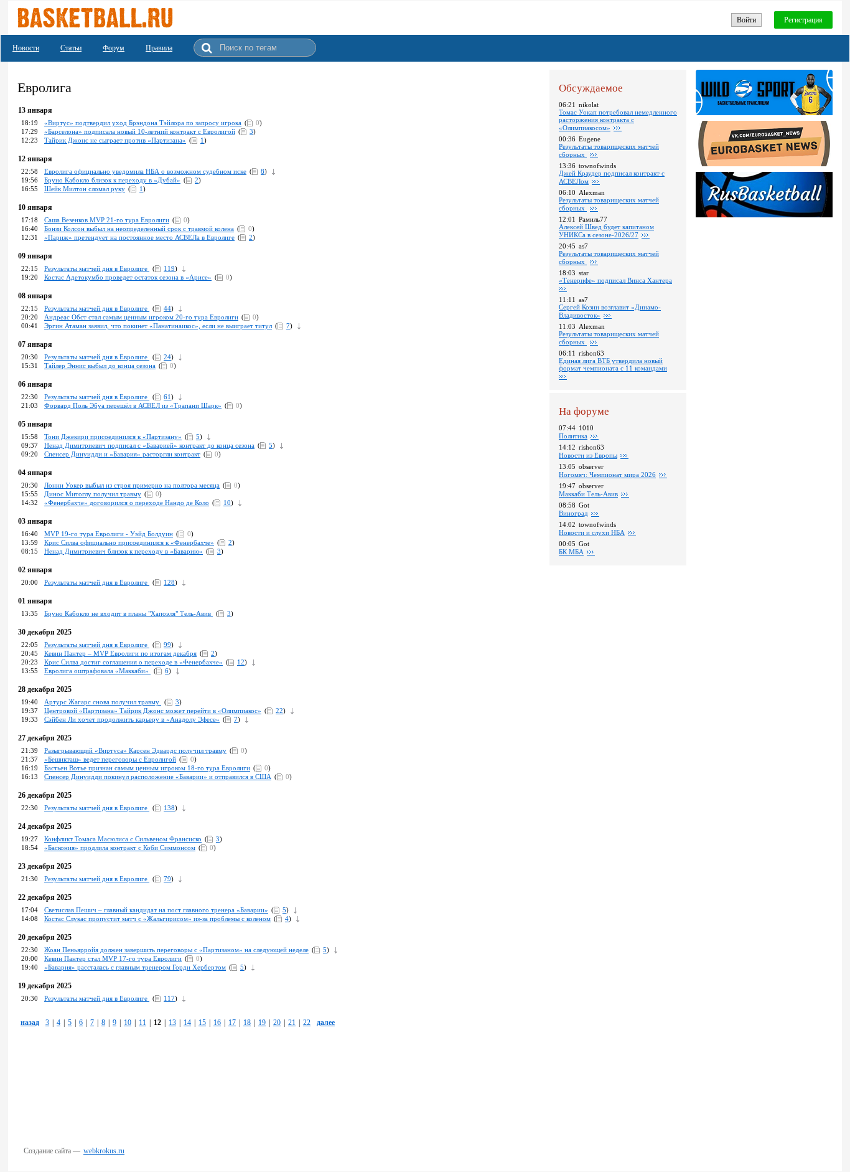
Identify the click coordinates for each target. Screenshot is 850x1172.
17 (232, 1022)
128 (169, 582)
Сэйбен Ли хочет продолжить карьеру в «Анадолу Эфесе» (132, 719)
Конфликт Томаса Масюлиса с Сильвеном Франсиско (123, 839)
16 (217, 1022)
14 (187, 1022)
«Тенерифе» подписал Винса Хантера (615, 280)
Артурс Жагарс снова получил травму (102, 702)
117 (169, 998)
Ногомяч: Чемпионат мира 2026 (607, 474)
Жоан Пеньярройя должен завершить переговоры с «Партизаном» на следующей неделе (176, 949)
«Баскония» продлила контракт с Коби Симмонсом (119, 847)
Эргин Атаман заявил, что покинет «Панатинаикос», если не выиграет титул (158, 325)
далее (326, 1022)
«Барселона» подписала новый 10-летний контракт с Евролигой (139, 131)
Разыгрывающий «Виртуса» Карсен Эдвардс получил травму (135, 750)
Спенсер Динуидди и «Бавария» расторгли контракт (122, 454)
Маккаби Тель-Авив (588, 494)
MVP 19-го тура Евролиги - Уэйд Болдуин (108, 533)
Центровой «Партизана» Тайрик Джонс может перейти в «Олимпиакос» (152, 710)
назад (30, 1022)
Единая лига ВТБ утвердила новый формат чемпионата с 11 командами (613, 364)
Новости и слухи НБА (592, 532)
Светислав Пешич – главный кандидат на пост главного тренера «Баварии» (156, 910)
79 (167, 878)
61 (167, 396)
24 (167, 357)
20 (277, 1022)
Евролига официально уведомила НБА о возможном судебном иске (145, 171)
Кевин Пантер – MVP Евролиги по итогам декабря (120, 653)
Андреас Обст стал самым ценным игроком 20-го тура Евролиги (141, 317)
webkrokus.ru (103, 1150)
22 (279, 710)
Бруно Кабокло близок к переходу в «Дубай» (112, 180)
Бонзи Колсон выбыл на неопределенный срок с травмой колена (139, 228)
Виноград (573, 513)
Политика (573, 436)
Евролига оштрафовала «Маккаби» (97, 670)
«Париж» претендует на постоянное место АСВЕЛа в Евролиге (139, 237)
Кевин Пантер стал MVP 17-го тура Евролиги (113, 958)
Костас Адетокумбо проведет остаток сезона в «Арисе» (128, 277)
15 (202, 1022)
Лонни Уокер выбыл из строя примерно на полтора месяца (132, 485)
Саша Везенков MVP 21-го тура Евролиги (106, 220)
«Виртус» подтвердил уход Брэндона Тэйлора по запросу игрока (142, 122)
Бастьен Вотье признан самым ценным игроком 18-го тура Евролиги (147, 768)
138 (169, 807)
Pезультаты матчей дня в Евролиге (96, 268)
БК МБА (571, 551)
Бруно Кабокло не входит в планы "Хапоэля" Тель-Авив (128, 613)
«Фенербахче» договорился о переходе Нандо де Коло (126, 502)
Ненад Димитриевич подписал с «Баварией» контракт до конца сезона (149, 445)
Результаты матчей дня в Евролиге (96, 308)
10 (227, 502)
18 (247, 1022)
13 (172, 1022)
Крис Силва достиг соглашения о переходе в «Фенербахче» (133, 662)
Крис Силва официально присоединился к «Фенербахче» (129, 542)
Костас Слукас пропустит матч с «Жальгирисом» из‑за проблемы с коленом (157, 918)
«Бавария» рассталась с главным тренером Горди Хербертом (135, 967)
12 (241, 662)
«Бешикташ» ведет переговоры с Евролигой (110, 759)
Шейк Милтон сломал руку (84, 188)
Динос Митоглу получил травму (92, 494)
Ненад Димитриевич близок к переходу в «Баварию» (123, 551)
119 (169, 268)
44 (167, 308)
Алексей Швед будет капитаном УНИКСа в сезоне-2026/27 (606, 231)
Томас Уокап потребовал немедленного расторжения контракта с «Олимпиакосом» (618, 119)
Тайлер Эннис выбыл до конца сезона (100, 365)
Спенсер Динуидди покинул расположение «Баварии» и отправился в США (157, 776)
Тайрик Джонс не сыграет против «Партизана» (115, 140)
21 (292, 1022)
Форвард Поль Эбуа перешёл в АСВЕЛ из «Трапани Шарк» (133, 405)
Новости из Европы (588, 455)
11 (142, 1022)
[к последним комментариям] (273, 171)
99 (167, 644)
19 (262, 1022)
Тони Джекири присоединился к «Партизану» (113, 436)
